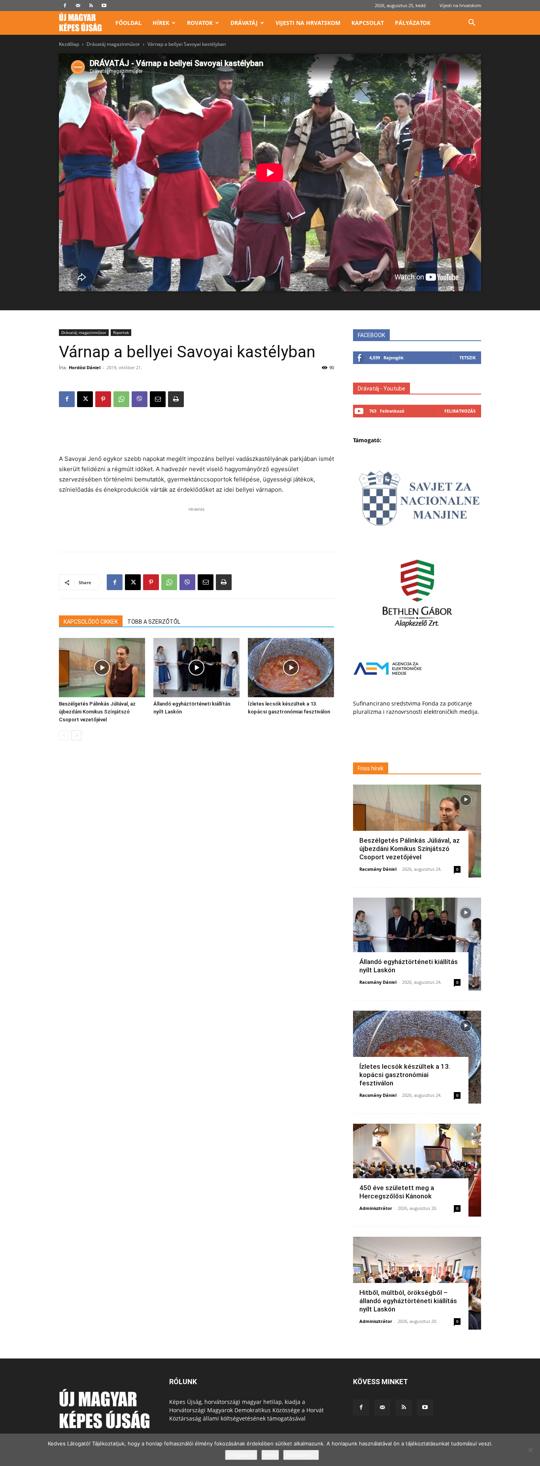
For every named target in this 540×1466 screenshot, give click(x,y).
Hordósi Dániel (84, 367)
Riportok (121, 332)
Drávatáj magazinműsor (113, 44)
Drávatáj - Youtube (381, 388)
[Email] (158, 399)
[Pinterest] (103, 399)
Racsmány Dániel (378, 869)
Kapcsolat (367, 22)
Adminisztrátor (375, 1208)
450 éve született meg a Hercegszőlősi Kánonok (396, 1192)
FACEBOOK (371, 335)
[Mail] (78, 5)
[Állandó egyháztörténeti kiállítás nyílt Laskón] (196, 667)
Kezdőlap (69, 44)
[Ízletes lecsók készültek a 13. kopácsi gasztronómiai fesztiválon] (291, 667)
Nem (270, 1455)
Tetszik (467, 357)
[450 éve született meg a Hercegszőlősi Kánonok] (417, 1170)
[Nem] (530, 1450)
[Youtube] (104, 5)
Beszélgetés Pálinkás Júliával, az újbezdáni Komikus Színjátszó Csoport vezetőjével (97, 712)
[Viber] (139, 399)
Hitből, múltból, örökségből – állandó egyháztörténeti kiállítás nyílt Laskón (408, 1301)
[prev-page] (64, 735)
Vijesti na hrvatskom (460, 5)
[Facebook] (65, 5)
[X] (85, 399)
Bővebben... (301, 1455)
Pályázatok (412, 22)
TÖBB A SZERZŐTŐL (153, 622)
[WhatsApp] (121, 399)
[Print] (176, 399)
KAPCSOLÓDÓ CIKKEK (91, 622)
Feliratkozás (460, 411)
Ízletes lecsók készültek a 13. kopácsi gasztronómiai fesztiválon (404, 1074)
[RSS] (91, 5)
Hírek (161, 22)
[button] (471, 23)
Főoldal (128, 22)
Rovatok (200, 22)
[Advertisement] (196, 433)
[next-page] (76, 735)
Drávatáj (244, 22)
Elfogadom (241, 1455)
